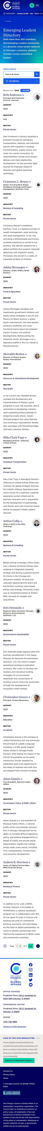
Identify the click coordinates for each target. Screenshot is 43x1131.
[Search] (32, 5)
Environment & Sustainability (16, 634)
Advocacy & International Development (21, 378)
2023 (5, 109)
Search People (9, 69)
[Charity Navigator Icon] (21, 1093)
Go (30, 946)
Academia (7, 730)
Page (12, 946)
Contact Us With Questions (14, 1027)
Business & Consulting (13, 208)
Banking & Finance (11, 886)
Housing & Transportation (14, 462)
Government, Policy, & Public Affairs (19, 803)
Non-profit (8, 389)
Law (5, 119)
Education (7, 720)
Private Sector (9, 129)
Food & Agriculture (11, 292)
